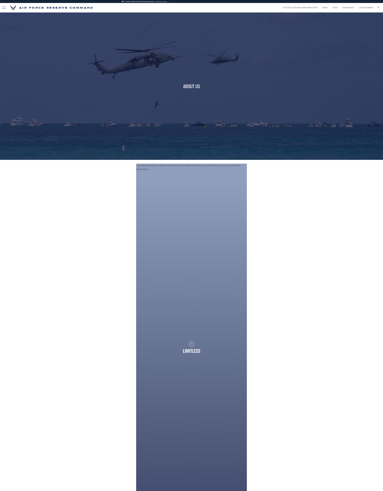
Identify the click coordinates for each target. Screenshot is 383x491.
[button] (162, 2)
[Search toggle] (378, 8)
